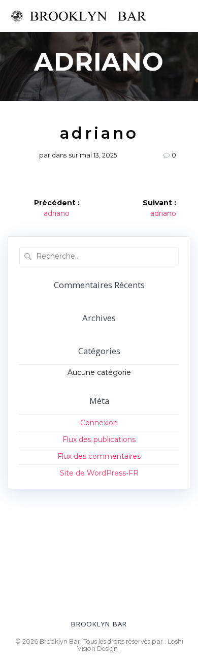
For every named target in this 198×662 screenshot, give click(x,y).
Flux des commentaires (99, 456)
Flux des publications (99, 439)
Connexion (99, 422)
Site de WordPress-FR (99, 473)
